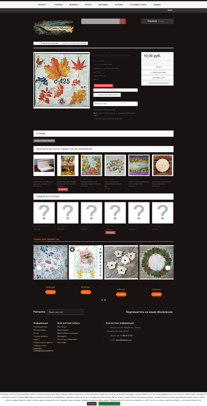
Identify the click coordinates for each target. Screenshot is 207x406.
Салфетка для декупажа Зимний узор (50, 284)
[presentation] (39, 267)
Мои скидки (61, 342)
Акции (35, 339)
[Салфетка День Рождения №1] (139, 212)
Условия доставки (158, 72)
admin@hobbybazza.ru (124, 340)
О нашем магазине (40, 336)
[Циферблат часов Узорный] (162, 165)
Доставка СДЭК (159, 78)
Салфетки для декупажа (49, 43)
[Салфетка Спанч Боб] (91, 212)
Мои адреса (61, 336)
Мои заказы (61, 327)
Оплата (158, 67)
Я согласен (91, 403)
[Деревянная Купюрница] (44, 165)
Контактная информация (158, 83)
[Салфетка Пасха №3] (91, 165)
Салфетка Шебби (40, 226)
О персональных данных (43, 342)
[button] (102, 300)
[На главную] (36, 43)
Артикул (96, 61)
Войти (170, 10)
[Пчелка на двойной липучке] (115, 165)
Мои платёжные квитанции (67, 333)
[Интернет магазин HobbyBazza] (55, 26)
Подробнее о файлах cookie (109, 403)
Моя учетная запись (68, 323)
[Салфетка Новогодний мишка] (67, 212)
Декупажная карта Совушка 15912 (86, 284)
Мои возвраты (63, 330)
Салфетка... (86, 179)
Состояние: (97, 64)
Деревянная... (39, 179)
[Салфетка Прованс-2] (139, 165)
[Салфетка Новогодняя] (162, 212)
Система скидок (39, 330)
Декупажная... (63, 179)
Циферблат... (157, 179)
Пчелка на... (110, 179)
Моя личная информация (67, 339)
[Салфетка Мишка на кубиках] (115, 212)
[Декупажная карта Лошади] (67, 165)
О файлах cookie (39, 346)
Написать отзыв (101, 104)
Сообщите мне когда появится (108, 95)
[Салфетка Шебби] (44, 212)
